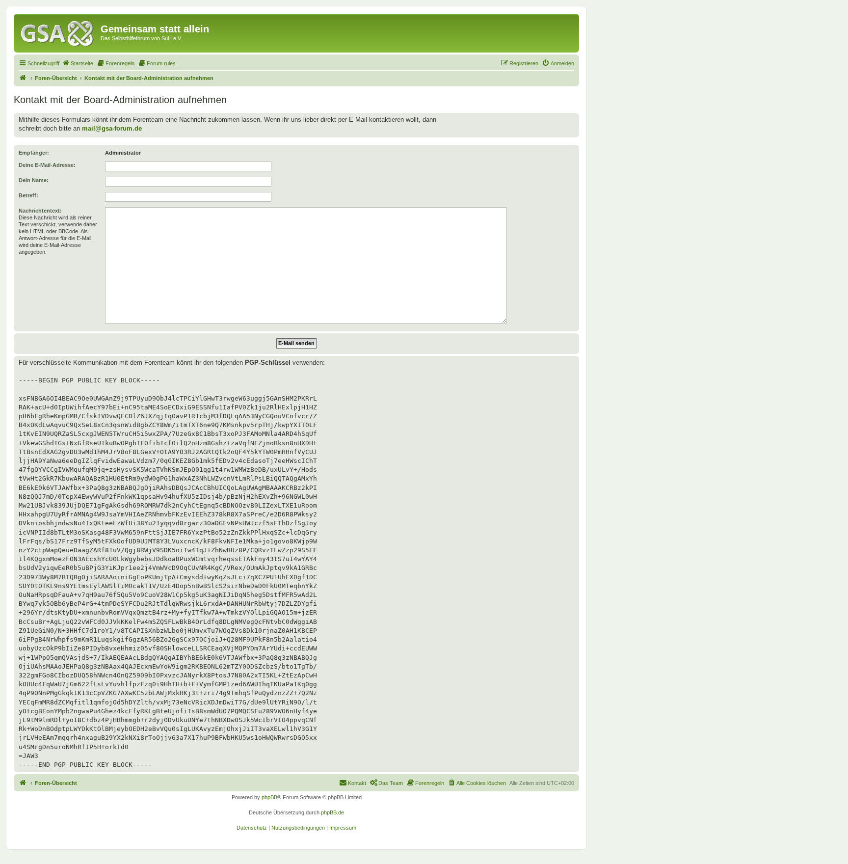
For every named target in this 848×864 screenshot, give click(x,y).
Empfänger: (34, 153)
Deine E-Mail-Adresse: (47, 165)
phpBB (269, 797)
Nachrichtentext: (40, 211)
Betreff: (28, 195)
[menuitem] (77, 63)
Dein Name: (34, 180)
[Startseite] (58, 32)
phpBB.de (332, 812)
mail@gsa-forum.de (112, 128)
